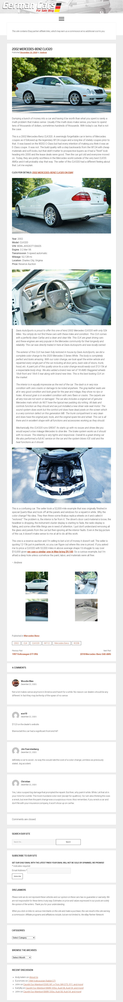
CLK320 (35, 643)
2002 (16, 643)
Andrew (43, 52)
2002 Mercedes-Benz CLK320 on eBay (52, 172)
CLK (25, 643)
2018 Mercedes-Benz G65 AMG (95, 654)
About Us (33, 977)
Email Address (19, 870)
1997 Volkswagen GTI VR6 (25, 654)
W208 (76, 643)
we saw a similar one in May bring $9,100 (50, 551)
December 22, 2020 (28, 52)
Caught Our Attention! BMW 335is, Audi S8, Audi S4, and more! (55, 988)
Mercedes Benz (31, 636)
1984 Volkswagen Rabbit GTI (42, 981)
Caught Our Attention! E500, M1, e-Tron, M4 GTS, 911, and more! (53, 984)
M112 (47, 643)
